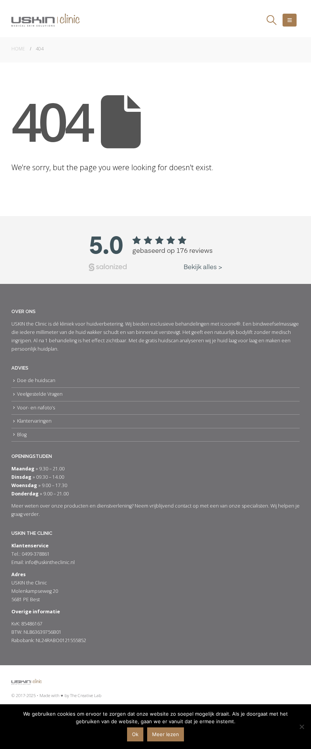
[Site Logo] (45, 20)
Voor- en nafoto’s (36, 407)
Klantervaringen (34, 421)
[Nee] (301, 726)
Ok (135, 734)
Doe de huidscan (36, 380)
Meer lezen (165, 734)
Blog (22, 434)
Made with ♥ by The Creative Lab (70, 695)
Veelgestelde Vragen (40, 394)
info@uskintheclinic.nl (50, 562)
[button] (272, 20)
